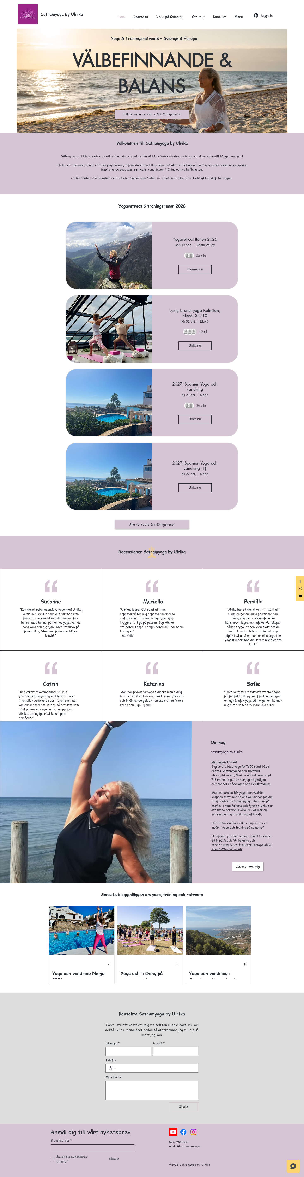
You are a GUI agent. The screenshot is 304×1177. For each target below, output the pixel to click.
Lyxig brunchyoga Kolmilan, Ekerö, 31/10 (195, 313)
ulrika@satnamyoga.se (185, 1146)
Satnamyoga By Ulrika (62, 14)
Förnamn (112, 1043)
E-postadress (61, 1140)
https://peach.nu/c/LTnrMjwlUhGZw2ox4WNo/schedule (241, 847)
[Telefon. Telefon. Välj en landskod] (112, 1068)
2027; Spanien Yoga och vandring (195, 386)
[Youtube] (173, 1132)
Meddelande (113, 1077)
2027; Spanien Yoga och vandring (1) (195, 465)
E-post (159, 1043)
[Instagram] (300, 588)
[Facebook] (300, 581)
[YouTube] (300, 596)
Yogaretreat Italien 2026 (195, 239)
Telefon (110, 1060)
